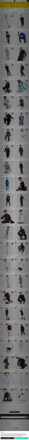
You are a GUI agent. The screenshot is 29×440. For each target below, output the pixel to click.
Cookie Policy (19, 436)
